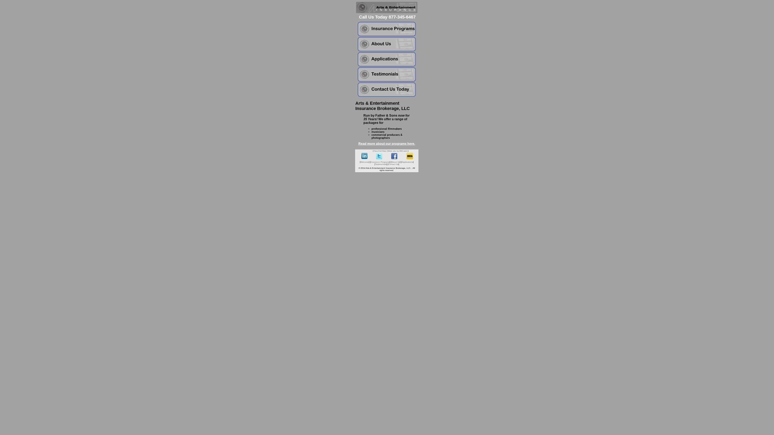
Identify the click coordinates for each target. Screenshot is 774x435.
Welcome (364, 162)
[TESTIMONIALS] (387, 80)
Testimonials (380, 164)
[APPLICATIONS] (387, 65)
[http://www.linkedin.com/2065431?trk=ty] (364, 158)
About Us (395, 162)
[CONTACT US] (387, 95)
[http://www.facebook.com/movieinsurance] (394, 159)
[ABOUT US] (387, 50)
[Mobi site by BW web (397, 151)
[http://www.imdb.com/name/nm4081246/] (410, 158)
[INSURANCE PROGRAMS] (387, 35)
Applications (407, 162)
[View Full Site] (379, 151)
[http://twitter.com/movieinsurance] (379, 159)
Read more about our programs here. (386, 143)
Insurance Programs (380, 162)
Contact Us (393, 164)
